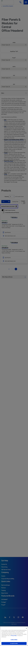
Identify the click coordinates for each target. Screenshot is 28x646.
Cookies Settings (14, 639)
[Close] (26, 628)
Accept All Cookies (14, 643)
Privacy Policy (14, 635)
